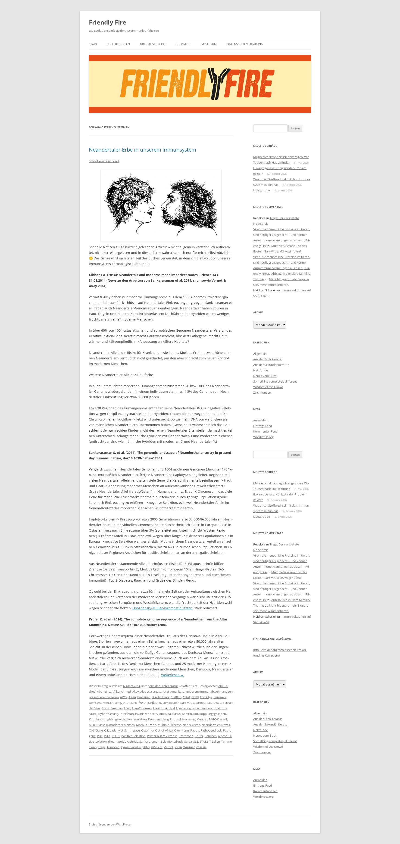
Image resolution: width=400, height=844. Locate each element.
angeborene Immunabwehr (202, 691)
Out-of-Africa (164, 730)
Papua (194, 730)
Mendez (202, 719)
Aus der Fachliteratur (163, 686)
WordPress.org (263, 437)
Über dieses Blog (152, 44)
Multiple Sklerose (169, 725)
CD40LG (176, 697)
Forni (105, 708)
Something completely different (275, 381)
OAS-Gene (96, 730)
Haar (127, 708)
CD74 (186, 697)
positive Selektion (133, 736)
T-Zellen (214, 741)
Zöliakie (201, 747)
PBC (100, 736)
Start (93, 44)
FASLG (217, 703)
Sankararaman (149, 741)
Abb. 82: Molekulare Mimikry (290, 273)
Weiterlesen (172, 675)
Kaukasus (174, 714)
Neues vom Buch (265, 376)
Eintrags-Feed (262, 426)
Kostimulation (137, 719)
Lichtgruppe (261, 190)
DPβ (151, 703)
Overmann (181, 730)
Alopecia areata (150, 691)
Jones (162, 714)
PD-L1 (116, 736)
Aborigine (103, 691)
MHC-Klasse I (218, 719)
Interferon (127, 714)
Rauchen (211, 736)
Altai (166, 691)
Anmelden (260, 420)
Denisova (219, 697)
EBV (165, 703)
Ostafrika (147, 730)
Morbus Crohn (146, 725)
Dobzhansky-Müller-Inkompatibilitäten (162, 608)
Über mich (183, 44)
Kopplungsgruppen (212, 714)
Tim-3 (93, 747)
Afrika (115, 691)
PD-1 (107, 736)
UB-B (146, 747)
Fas (209, 703)
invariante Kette (146, 714)
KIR (195, 714)
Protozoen (186, 736)
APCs (123, 697)
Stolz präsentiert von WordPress (109, 824)
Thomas (258, 279)
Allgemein (260, 354)
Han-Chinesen (142, 708)
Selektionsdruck (172, 741)
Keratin (187, 714)
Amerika (175, 691)
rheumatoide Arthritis (123, 741)
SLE (195, 741)
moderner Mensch (122, 725)
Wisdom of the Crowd (268, 387)
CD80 (195, 697)
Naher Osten (191, 725)
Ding (118, 703)
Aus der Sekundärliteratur (271, 365)
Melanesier (187, 719)
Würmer (189, 747)
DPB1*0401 (139, 703)
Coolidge (206, 697)
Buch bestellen (118, 44)
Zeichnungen (262, 392)
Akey (135, 691)
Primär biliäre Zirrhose (162, 736)
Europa (200, 703)
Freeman (116, 708)
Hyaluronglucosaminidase (194, 708)
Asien (132, 697)
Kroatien (154, 719)
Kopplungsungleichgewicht (107, 719)
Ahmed (126, 691)
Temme (226, 741)
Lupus (174, 719)
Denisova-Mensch (101, 703)
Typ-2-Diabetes (131, 747)
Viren (178, 747)
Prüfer (199, 736)
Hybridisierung (108, 714)
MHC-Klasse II (98, 725)
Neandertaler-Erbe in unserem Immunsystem (142, 149)
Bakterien (143, 697)
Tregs (101, 747)
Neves (225, 725)
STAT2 (204, 741)
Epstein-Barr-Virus (181, 703)
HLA (164, 708)
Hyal (172, 708)
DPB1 (126, 703)
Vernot (168, 747)
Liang (165, 719)
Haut (156, 708)
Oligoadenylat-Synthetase (122, 730)
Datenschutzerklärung (245, 44)
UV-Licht (156, 747)
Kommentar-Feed (265, 431)
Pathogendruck (211, 730)
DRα (158, 703)
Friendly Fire (107, 22)
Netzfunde (260, 370)
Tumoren (113, 747)
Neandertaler (211, 725)
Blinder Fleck (160, 697)
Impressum (209, 44)
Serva (188, 741)
